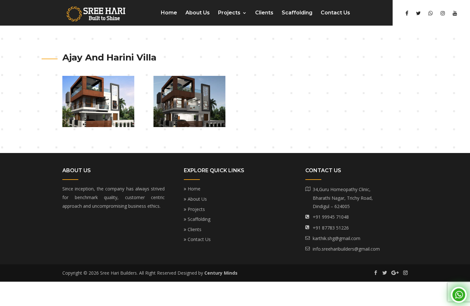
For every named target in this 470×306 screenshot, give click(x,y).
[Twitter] (418, 13)
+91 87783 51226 (331, 228)
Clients (264, 13)
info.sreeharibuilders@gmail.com (346, 249)
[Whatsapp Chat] (459, 295)
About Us (197, 13)
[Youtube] (455, 13)
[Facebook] (406, 13)
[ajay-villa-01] (98, 125)
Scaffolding (297, 13)
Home (169, 13)
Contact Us (335, 13)
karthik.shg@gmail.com (336, 238)
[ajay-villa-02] (189, 125)
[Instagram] (443, 13)
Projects (229, 13)
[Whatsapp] (430, 13)
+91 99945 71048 (331, 217)
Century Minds (221, 273)
